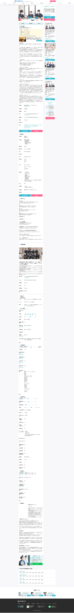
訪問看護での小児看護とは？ (21, 363)
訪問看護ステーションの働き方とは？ (23, 397)
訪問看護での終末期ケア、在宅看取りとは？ (21, 358)
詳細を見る (50, 41)
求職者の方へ (28, 603)
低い (24, 314)
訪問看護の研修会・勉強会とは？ (21, 486)
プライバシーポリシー (43, 603)
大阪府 (33, 572)
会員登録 (53, 1)
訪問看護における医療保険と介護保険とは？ (21, 354)
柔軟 (24, 398)
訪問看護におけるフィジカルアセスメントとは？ (21, 474)
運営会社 (38, 603)
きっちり (36, 398)
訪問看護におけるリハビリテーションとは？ (21, 326)
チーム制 (25, 407)
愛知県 (42, 572)
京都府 (36, 572)
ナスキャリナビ (49, 603)
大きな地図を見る (26, 114)
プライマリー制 (37, 407)
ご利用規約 (19, 603)
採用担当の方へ (33, 603)
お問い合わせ (54, 603)
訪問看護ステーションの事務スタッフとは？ (21, 336)
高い (35, 314)
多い (36, 401)
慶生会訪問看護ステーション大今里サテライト (50, 7)
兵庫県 (39, 572)
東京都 (20, 572)
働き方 (39, 23)
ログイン (57, 1)
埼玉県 (27, 572)
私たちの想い (23, 603)
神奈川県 (24, 572)
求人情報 (22, 23)
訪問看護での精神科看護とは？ (21, 367)
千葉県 (30, 572)
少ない (25, 401)
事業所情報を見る (26, 106)
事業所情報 (30, 23)
